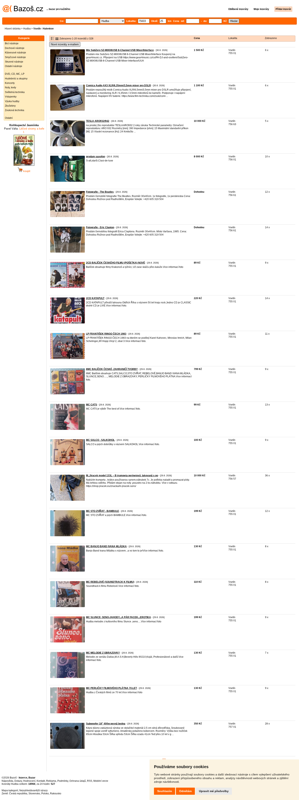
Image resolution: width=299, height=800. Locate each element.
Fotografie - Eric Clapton (100, 227)
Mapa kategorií (10, 790)
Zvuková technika (14, 110)
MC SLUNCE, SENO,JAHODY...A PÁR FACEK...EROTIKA (118, 617)
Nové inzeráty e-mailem (65, 44)
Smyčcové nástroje (15, 57)
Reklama (51, 780)
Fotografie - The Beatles (100, 191)
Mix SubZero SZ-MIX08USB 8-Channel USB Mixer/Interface (120, 50)
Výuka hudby (12, 101)
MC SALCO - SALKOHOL (100, 440)
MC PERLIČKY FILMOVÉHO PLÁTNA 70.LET (111, 688)
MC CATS (91, 404)
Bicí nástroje (12, 43)
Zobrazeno (271, 38)
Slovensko (34, 793)
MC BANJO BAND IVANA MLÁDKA (106, 546)
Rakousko (55, 793)
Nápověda (7, 780)
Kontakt (41, 780)
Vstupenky (10, 96)
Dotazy (18, 780)
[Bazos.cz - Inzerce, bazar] (23, 11)
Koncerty (10, 83)
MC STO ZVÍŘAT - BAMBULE (102, 511)
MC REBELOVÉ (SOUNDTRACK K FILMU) (110, 582)
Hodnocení (29, 780)
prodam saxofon (95, 156)
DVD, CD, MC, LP (14, 73)
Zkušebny (10, 105)
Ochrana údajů (77, 780)
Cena (197, 38)
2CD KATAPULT (95, 298)
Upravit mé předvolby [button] (214, 791)
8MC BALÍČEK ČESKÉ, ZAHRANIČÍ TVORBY (112, 369)
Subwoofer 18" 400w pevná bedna (105, 723)
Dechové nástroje (14, 48)
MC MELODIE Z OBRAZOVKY (103, 652)
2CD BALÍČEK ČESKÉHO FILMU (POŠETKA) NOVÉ (115, 262)
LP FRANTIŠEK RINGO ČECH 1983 (106, 333)
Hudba (27, 28)
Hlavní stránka (13, 28)
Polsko (45, 793)
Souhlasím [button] (164, 791)
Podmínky (62, 780)
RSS (89, 780)
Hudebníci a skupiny (16, 78)
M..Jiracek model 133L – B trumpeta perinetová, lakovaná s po (122, 475)
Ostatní (9, 118)
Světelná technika (15, 92)
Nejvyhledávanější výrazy (33, 790)
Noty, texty (10, 87)
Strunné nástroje (14, 61)
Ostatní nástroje (13, 66)
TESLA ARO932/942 (97, 121)
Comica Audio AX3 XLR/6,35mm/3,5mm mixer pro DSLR (118, 85)
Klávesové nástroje (15, 52)
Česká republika (18, 793)
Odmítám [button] (185, 791)
